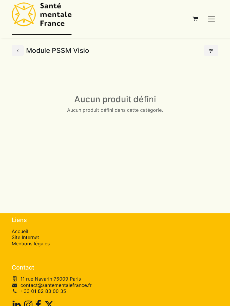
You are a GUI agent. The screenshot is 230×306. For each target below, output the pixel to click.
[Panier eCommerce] (195, 19)
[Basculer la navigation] (212, 19)
